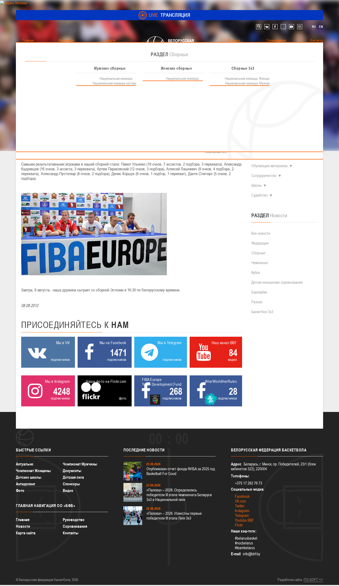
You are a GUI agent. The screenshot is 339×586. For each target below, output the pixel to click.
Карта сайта (25, 533)
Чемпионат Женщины (33, 470)
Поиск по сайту (258, 26)
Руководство (73, 519)
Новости (23, 526)
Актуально (24, 464)
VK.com (240, 501)
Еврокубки (259, 292)
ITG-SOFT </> (313, 580)
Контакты (70, 533)
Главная (22, 519)
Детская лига (73, 477)
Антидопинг (25, 484)
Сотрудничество (263, 175)
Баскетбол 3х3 (262, 311)
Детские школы (28, 477)
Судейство (259, 195)
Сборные (258, 253)
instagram (299, 26)
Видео (68, 490)
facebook (275, 26)
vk (266, 26)
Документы (72, 470)
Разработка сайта (290, 580)
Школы (256, 185)
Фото (20, 490)
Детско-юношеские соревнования (277, 282)
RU (314, 27)
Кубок (255, 272)
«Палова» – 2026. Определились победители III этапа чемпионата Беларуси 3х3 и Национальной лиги (179, 495)
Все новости (260, 233)
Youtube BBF (244, 520)
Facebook (242, 496)
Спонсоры (71, 484)
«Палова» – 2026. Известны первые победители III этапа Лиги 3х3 (174, 515)
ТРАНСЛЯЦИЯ (169, 15)
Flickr (239, 525)
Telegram (242, 515)
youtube (291, 26)
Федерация (260, 243)
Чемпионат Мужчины (80, 464)
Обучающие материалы (269, 165)
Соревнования (75, 526)
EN (321, 27)
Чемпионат (259, 262)
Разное (256, 302)
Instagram (242, 510)
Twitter (239, 506)
